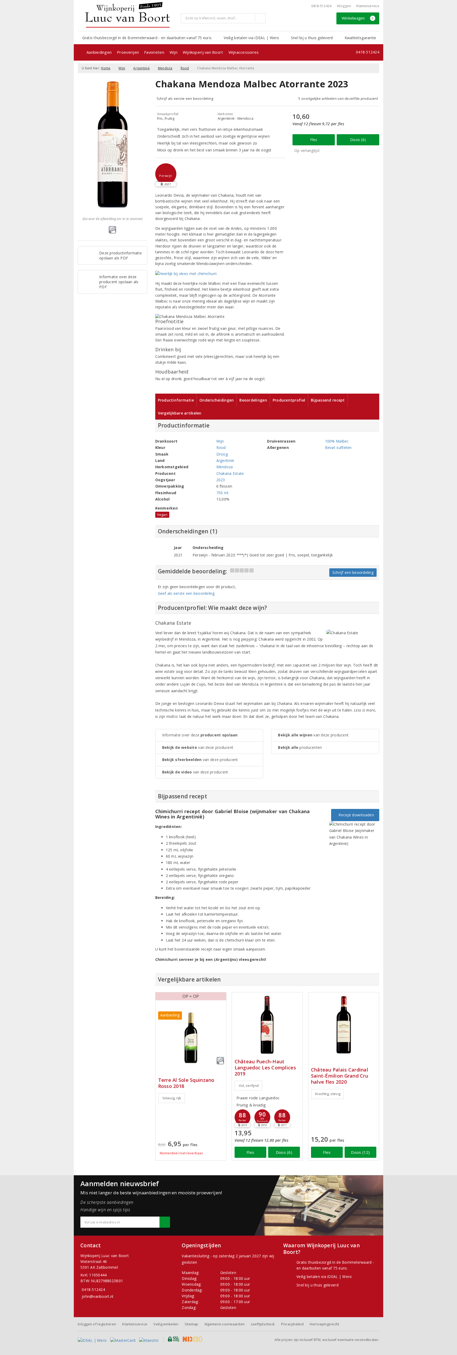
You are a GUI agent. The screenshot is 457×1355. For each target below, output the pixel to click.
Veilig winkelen (165, 1324)
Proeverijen (128, 52)
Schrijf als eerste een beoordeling (185, 98)
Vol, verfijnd (249, 1085)
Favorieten (154, 52)
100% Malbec (337, 441)
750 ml (222, 492)
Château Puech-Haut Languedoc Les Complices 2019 (265, 1068)
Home (105, 68)
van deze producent (198, 747)
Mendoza (165, 68)
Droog (222, 454)
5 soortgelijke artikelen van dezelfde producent (338, 98)
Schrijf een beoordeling (352, 572)
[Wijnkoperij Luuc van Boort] (127, 15)
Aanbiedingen (99, 52)
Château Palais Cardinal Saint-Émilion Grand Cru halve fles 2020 (339, 1076)
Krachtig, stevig (327, 1093)
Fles (313, 139)
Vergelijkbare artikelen (180, 413)
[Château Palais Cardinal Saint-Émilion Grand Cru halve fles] (343, 1025)
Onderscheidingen (216, 400)
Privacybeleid (292, 1324)
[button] (165, 173)
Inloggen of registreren (97, 1324)
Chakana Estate (230, 473)
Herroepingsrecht (324, 1324)
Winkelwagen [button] (358, 18)
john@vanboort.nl (97, 1296)
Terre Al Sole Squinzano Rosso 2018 (186, 1083)
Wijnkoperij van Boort (203, 52)
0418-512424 (321, 6)
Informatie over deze (200, 734)
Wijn (173, 52)
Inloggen (344, 6)
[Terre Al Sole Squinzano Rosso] (191, 1037)
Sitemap (191, 1324)
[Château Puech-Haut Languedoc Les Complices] (267, 1025)
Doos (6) (358, 139)
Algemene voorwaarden (224, 1324)
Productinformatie (176, 400)
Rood (185, 68)
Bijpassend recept (328, 400)
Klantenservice (367, 6)
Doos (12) (360, 1152)
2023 (220, 479)
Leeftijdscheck (263, 1324)
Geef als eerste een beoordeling (186, 593)
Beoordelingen (253, 400)
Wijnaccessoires (244, 52)
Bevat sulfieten (338, 447)
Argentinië (141, 68)
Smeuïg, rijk (171, 1098)
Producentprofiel (289, 400)
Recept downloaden (355, 814)
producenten (300, 747)
